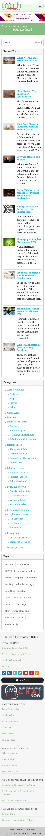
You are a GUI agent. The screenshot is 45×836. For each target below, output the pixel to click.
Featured (12, 417)
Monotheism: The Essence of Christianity (27, 94)
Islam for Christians (11, 709)
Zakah (13, 407)
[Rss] (37, 673)
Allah (8, 604)
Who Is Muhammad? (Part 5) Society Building (28, 347)
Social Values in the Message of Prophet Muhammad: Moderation (28, 194)
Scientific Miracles (20, 541)
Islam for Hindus (10, 721)
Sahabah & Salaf (18, 481)
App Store (24, 680)
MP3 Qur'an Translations (14, 800)
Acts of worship (26, 571)
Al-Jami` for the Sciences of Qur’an (18, 785)
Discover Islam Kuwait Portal (16, 654)
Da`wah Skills (8, 814)
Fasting (14, 394)
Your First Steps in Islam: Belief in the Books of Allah (27, 126)
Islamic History (15, 468)
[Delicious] (4, 673)
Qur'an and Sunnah (20, 537)
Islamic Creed (14, 444)
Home (11, 830)
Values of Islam (18, 499)
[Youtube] (25, 673)
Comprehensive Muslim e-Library (18, 820)
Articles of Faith (18, 453)
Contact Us (31, 830)
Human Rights (17, 430)
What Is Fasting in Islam (18, 597)
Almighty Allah (18, 449)
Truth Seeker (8, 715)
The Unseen (16, 462)
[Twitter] (20, 673)
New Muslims (8, 759)
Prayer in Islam (9, 765)
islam (8, 577)
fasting (9, 584)
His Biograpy (17, 518)
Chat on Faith (8, 740)
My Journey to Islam (18, 509)
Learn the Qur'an (10, 771)
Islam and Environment (22, 434)
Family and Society (20, 491)
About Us (20, 830)
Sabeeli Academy (10, 753)
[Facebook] (9, 673)
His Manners (17, 527)
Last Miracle (8, 733)
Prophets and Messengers (23, 458)
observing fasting (14, 617)
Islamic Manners (19, 495)
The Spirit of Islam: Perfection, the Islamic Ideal (27, 209)
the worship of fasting (17, 610)
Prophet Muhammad (18, 514)
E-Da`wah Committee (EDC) (15, 648)
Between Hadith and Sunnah (28, 158)
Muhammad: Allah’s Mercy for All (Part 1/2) (28, 311)
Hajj (12, 398)
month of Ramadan (15, 590)
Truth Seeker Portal (11, 660)
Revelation (13, 533)
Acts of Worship (15, 389)
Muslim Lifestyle (16, 486)
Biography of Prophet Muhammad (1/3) (29, 240)
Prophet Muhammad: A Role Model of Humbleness (28, 275)
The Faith (6, 727)
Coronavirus (14, 412)
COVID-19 (10, 571)
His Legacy (15, 523)
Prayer (13, 402)
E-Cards (5, 666)
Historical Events (19, 472)
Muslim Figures (18, 476)
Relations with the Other (23, 439)
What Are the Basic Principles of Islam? (28, 59)
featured (9, 564)
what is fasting (24, 584)
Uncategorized (15, 547)
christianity (11, 624)
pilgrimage (21, 604)
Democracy (16, 426)
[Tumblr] (15, 673)
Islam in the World (17, 421)
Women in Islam (18, 504)
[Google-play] (31, 673)
